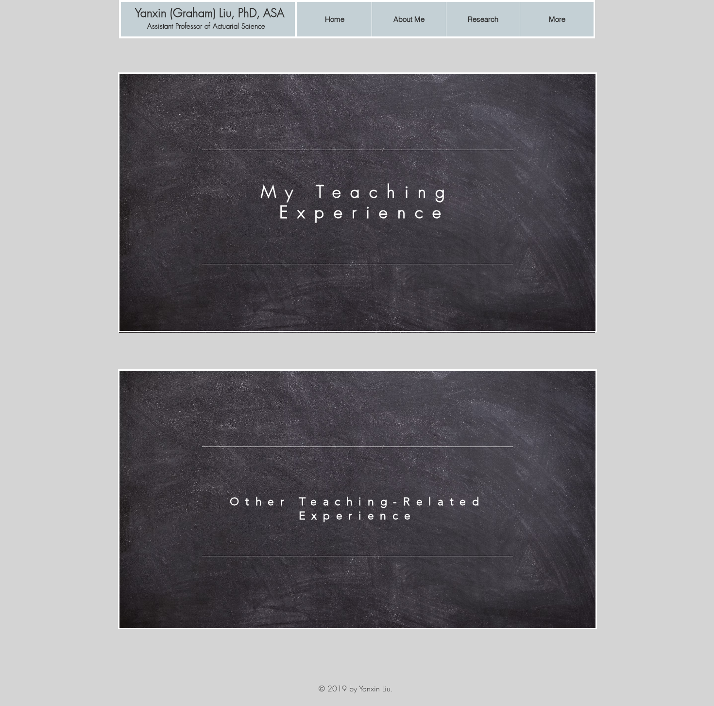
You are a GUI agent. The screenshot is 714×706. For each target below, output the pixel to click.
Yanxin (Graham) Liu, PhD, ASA (209, 12)
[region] (357, 203)
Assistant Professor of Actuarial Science (206, 26)
